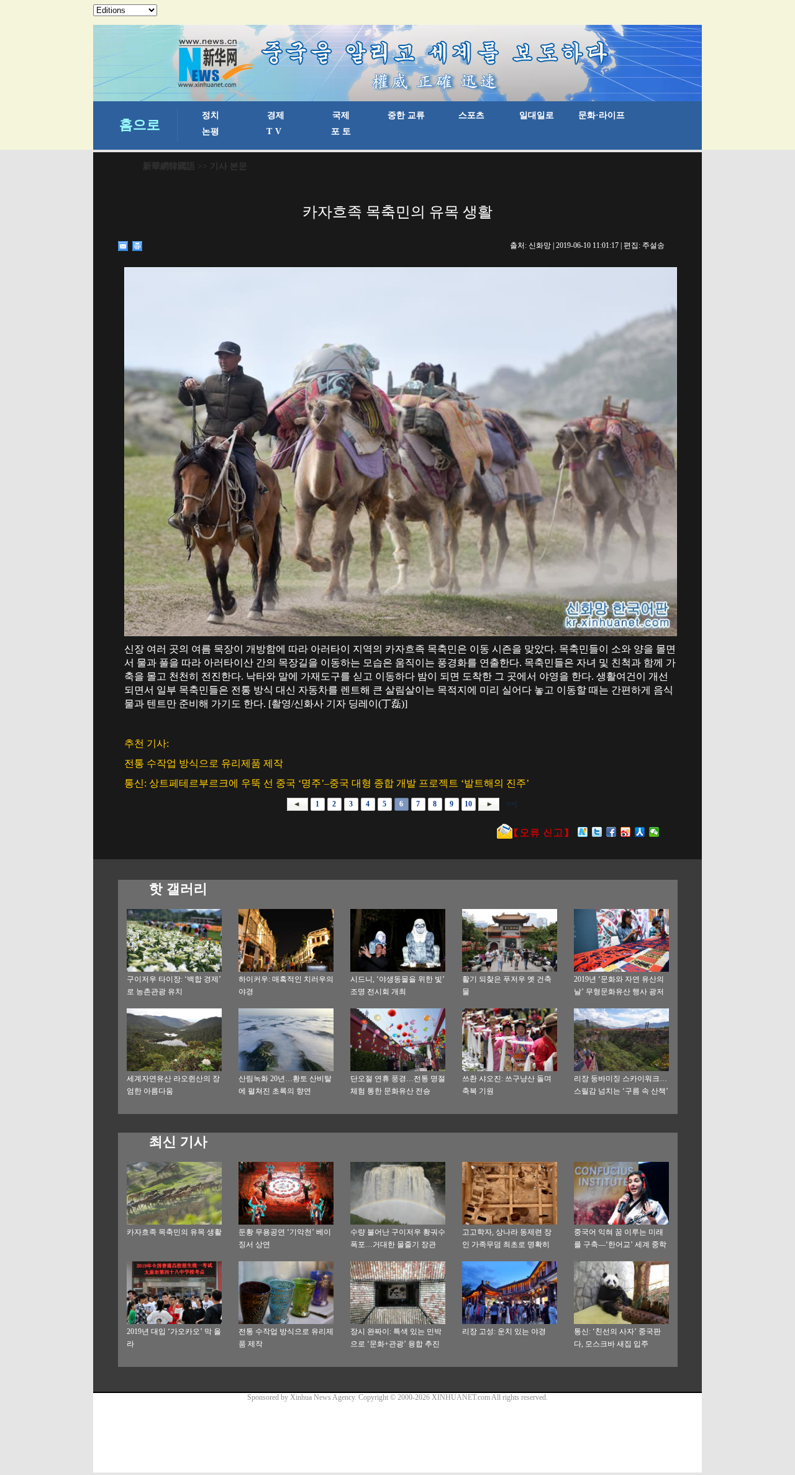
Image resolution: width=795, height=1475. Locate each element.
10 (468, 804)
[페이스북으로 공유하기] (611, 832)
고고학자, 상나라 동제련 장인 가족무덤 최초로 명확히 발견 (507, 1244)
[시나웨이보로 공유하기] (625, 832)
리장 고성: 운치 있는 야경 (504, 1331)
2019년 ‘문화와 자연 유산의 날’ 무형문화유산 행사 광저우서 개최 (619, 991)
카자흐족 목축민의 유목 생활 (174, 1232)
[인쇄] (137, 246)
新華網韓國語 (169, 166)
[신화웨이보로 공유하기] (583, 832)
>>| (510, 804)
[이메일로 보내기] (123, 246)
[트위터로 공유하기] (597, 832)
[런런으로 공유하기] (640, 832)
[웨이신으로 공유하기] (654, 832)
